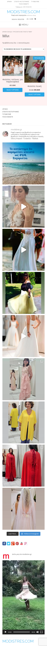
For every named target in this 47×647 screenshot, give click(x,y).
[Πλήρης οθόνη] (41, 632)
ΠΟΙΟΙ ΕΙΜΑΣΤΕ (24, 4)
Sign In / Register (18, 19)
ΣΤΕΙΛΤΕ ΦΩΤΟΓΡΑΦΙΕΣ (21, 1)
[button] (23, 597)
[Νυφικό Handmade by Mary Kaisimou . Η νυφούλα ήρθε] (23, 336)
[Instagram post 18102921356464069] (23, 163)
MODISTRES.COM (23, 12)
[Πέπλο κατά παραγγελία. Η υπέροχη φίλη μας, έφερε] (23, 509)
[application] (23, 597)
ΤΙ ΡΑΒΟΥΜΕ (35, 1)
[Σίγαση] (37, 632)
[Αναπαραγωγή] (5, 632)
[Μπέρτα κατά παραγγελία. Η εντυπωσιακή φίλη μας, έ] (23, 466)
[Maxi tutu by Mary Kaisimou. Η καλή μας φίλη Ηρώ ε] (23, 293)
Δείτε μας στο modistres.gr (22, 554)
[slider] (21, 632)
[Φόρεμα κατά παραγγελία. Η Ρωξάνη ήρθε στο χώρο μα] (23, 379)
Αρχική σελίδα (7, 32)
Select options (13, 90)
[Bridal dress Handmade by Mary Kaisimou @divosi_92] (23, 207)
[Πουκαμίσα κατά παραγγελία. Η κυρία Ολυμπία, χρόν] (23, 422)
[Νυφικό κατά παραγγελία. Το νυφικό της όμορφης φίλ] (23, 250)
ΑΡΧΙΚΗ (9, 1)
